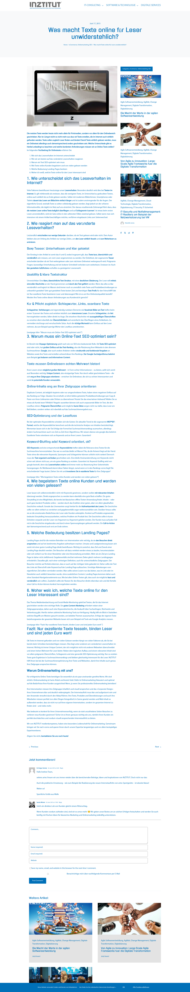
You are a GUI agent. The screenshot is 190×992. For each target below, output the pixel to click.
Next (157, 747)
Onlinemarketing (40, 680)
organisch (43, 458)
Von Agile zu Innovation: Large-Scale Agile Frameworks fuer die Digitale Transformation (139, 164)
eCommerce (133, 69)
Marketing (80, 606)
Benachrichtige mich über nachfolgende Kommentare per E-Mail (93, 874)
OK (124, 987)
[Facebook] (121, 233)
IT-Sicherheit (148, 208)
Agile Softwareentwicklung (132, 102)
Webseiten (98, 648)
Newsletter (56, 554)
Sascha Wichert (41, 802)
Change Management (136, 201)
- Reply (61, 768)
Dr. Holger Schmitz (42, 768)
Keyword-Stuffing (97, 462)
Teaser (111, 258)
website (56, 868)
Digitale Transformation (142, 106)
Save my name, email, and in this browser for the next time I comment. (63, 868)
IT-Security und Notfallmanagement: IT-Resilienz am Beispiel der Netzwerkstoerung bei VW (141, 215)
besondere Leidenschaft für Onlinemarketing (86, 724)
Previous (34, 747)
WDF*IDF (111, 422)
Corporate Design (105, 689)
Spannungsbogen (77, 523)
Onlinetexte (56, 150)
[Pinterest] (133, 233)
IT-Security (137, 208)
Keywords (60, 436)
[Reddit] (129, 233)
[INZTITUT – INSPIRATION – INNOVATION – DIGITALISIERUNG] (45, 2)
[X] (125, 233)
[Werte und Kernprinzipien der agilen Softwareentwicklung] (141, 76)
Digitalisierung (126, 109)
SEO (46, 163)
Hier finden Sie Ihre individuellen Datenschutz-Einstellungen (97, 987)
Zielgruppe (45, 377)
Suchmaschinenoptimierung (56, 661)
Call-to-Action (109, 523)
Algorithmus (74, 432)
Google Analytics (99, 619)
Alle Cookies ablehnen (141, 987)
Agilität (146, 102)
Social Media (63, 603)
